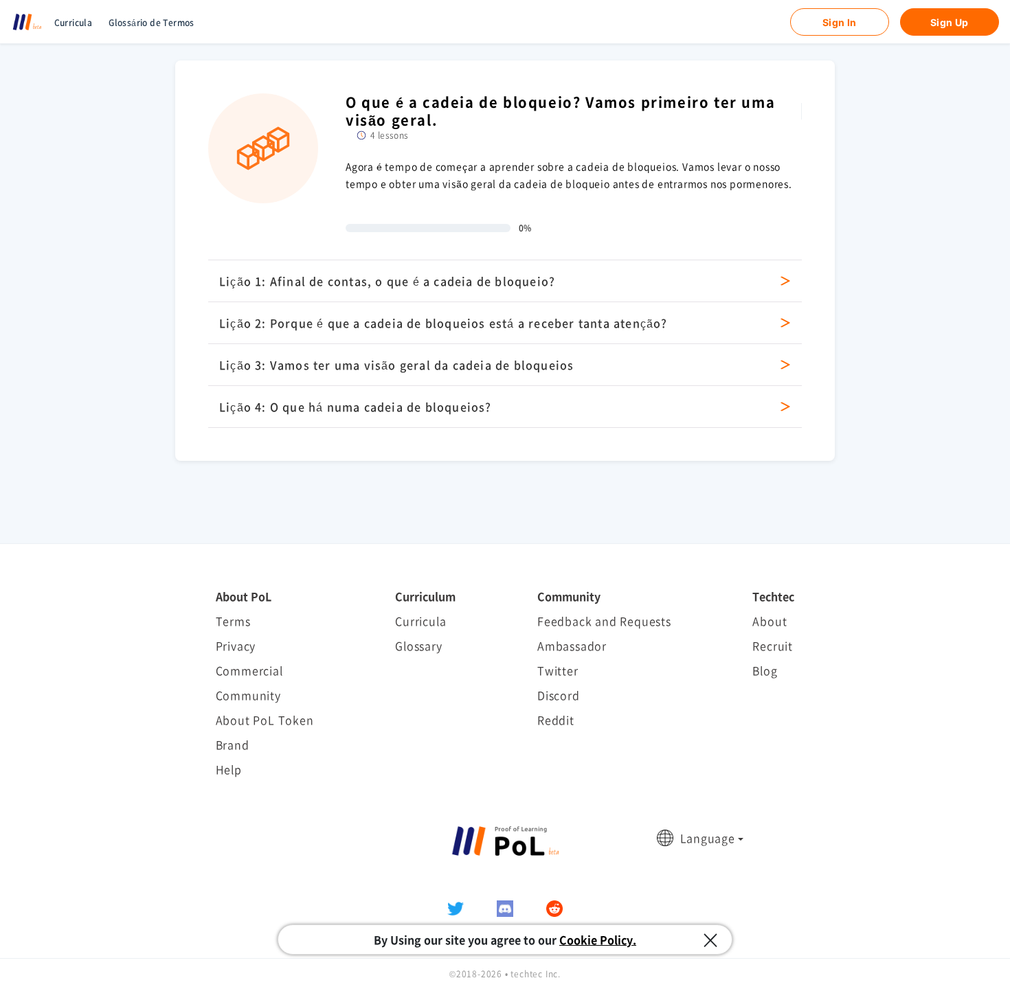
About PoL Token (265, 720)
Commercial (249, 670)
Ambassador (572, 645)
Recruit (772, 645)
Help (229, 769)
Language (707, 838)
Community (248, 695)
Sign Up (949, 22)
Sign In (839, 22)
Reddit (555, 720)
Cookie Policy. (597, 939)
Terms (233, 621)
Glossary (418, 645)
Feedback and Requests (604, 621)
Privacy (236, 645)
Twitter (558, 670)
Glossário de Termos (151, 22)
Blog (764, 670)
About (769, 621)
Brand (232, 744)
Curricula (73, 22)
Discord (558, 695)
